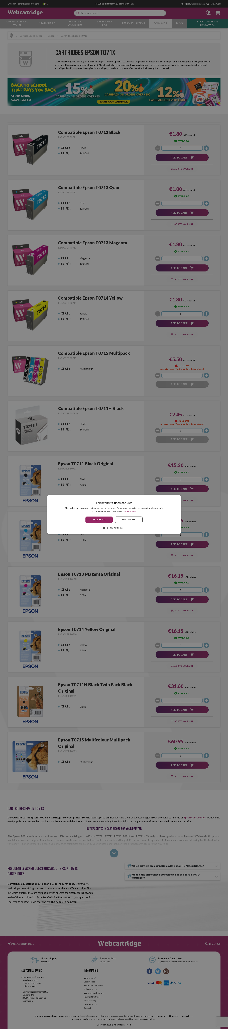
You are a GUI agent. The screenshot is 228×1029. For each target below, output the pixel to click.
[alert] (114, 514)
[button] (114, 528)
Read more (130, 511)
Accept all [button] (99, 519)
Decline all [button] (128, 519)
